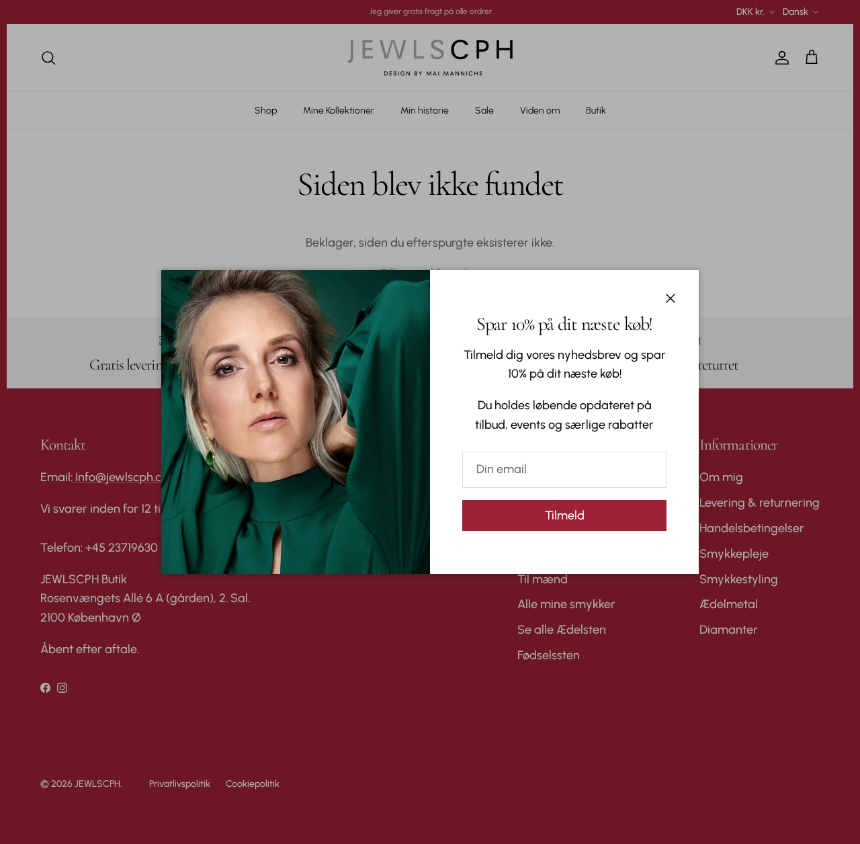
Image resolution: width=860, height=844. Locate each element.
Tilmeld (565, 515)
